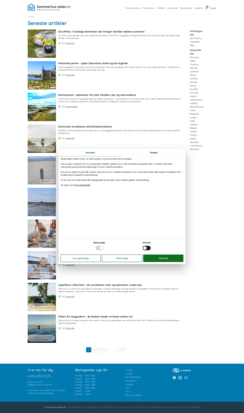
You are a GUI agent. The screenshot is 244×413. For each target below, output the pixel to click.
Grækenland (196, 99)
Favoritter (207, 6)
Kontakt (128, 373)
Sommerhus (196, 38)
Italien (193, 61)
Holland (193, 103)
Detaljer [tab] (154, 152)
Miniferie (161, 8)
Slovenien (194, 149)
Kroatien (194, 89)
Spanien (194, 68)
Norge (193, 85)
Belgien (193, 128)
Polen (192, 121)
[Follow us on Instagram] (180, 378)
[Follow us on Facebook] (174, 378)
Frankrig (194, 64)
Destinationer (186, 8)
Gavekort (199, 8)
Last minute (172, 8)
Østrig (193, 75)
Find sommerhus (132, 8)
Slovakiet (194, 142)
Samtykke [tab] (90, 152)
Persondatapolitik (133, 377)
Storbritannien (197, 106)
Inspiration (195, 41)
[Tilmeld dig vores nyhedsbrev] (186, 378)
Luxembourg (196, 145)
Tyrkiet (193, 131)
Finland (193, 135)
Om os (128, 391)
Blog (192, 45)
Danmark (194, 57)
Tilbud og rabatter (133, 395)
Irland (193, 110)
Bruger (213, 8)
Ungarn (193, 117)
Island (193, 138)
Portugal (194, 92)
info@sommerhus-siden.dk (40, 384)
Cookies (128, 370)
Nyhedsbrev (130, 381)
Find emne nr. (149, 8)
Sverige (193, 82)
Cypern (193, 96)
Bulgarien (194, 114)
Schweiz (194, 78)
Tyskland (194, 71)
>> (122, 349)
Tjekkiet (193, 124)
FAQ (127, 388)
